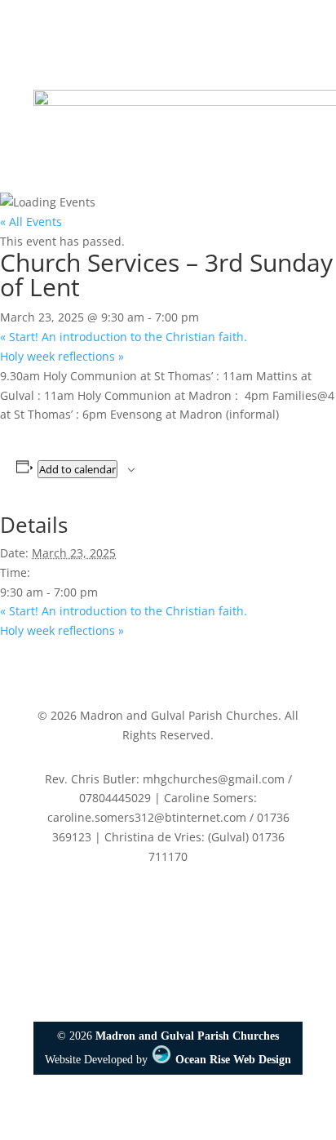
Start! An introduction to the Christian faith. (123, 336)
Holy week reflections (62, 356)
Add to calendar (77, 469)
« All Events (31, 221)
